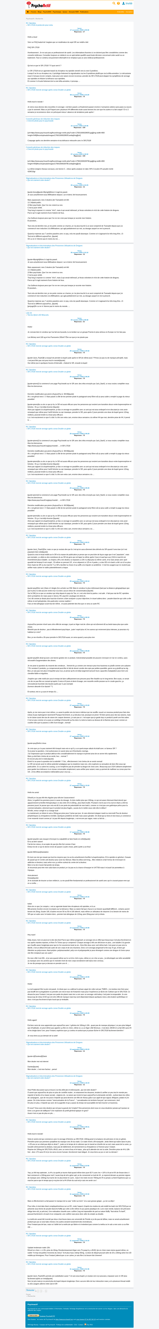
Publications (84, 12)
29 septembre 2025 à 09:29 (79, 377)
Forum (28, 1294)
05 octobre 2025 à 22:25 (79, 185)
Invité (128, 3)
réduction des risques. (34, 1310)
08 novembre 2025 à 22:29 (79, 95)
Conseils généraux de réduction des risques (43, 119)
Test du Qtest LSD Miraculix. (38, 315)
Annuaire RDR (74, 12)
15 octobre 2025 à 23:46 (79, 126)
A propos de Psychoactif (47, 1325)
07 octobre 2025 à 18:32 (79, 154)
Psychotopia (57, 12)
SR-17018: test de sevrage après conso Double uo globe (49, 90)
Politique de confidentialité (64, 1325)
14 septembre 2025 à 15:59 (79, 977)
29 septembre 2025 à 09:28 (79, 488)
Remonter (30, 1290)
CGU (75, 1325)
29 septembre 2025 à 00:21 (79, 542)
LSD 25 (29, 313)
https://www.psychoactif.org (64, 1319)
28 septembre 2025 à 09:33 (79, 617)
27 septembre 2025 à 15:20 (79, 785)
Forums (33, 12)
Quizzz (65, 12)
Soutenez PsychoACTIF (47, 1316)
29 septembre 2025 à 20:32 (79, 351)
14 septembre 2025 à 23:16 (79, 897)
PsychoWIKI (47, 12)
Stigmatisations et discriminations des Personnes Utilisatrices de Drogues (54, 178)
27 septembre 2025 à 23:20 (79, 705)
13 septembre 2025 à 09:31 (79, 1127)
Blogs (40, 12)
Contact (80, 1325)
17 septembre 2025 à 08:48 (79, 832)
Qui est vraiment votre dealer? (38, 180)
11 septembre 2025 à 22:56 (79, 1166)
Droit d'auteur (32, 1319)
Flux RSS (89, 1325)
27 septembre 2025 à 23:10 (79, 736)
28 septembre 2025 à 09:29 (79, 651)
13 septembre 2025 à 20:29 (79, 1013)
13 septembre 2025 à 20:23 (79, 1049)
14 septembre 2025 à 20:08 (79, 928)
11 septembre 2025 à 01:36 (79, 1269)
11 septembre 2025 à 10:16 (79, 1194)
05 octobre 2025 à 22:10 (79, 252)
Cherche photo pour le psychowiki (40, 121)
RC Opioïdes (31, 23)
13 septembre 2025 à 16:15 (79, 1083)
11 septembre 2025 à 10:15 (79, 1240)
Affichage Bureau (33, 1325)
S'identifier (120, 12)
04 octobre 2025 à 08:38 (79, 320)
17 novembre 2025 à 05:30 (79, 30)
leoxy (80, 28)
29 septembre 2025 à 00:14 (79, 581)
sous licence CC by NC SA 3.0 (86, 1319)
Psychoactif (30, 18)
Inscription (129, 12)
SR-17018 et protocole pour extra (40, 25)
